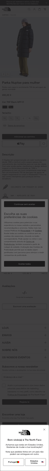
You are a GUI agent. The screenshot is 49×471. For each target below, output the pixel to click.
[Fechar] (44, 429)
